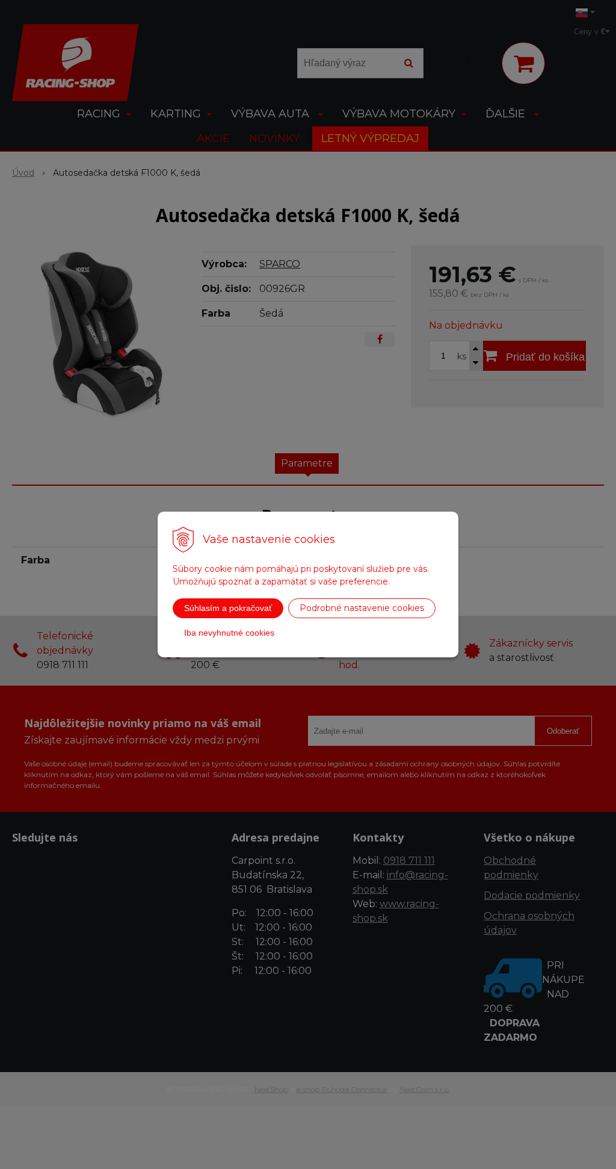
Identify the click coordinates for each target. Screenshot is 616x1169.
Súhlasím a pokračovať (228, 608)
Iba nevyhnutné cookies (229, 632)
